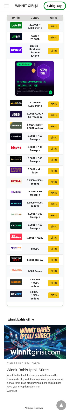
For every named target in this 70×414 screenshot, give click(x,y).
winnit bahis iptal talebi (24, 363)
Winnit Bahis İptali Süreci (28, 370)
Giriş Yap (54, 6)
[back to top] (61, 405)
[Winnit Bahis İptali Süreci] (35, 342)
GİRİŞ (54, 26)
